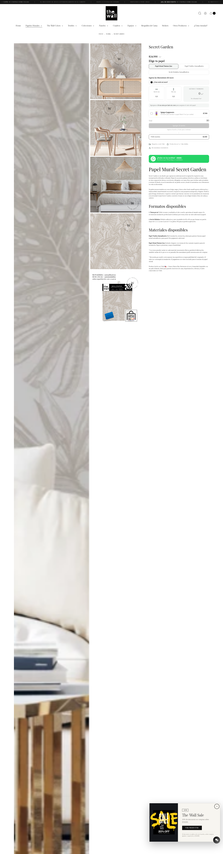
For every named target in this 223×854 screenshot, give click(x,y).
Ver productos (192, 828)
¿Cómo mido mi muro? (161, 82)
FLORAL (108, 34)
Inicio (101, 34)
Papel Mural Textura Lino (163, 66)
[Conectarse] (205, 13)
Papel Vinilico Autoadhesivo (194, 66)
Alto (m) (173, 92)
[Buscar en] (199, 13)
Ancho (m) (157, 92)
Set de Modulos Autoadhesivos (179, 72)
